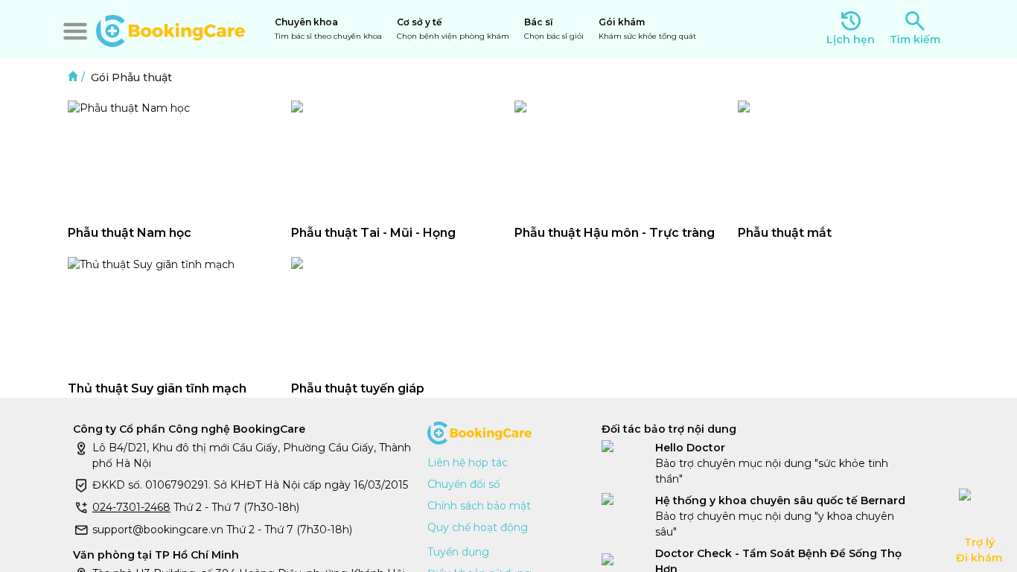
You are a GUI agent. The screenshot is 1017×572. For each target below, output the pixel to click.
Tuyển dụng (458, 552)
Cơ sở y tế (453, 28)
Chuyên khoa (328, 28)
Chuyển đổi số (463, 484)
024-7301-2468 (131, 507)
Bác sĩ (554, 28)
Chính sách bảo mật (479, 505)
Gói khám (647, 28)
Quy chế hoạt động (477, 527)
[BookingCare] (170, 29)
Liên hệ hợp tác (467, 462)
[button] (75, 31)
